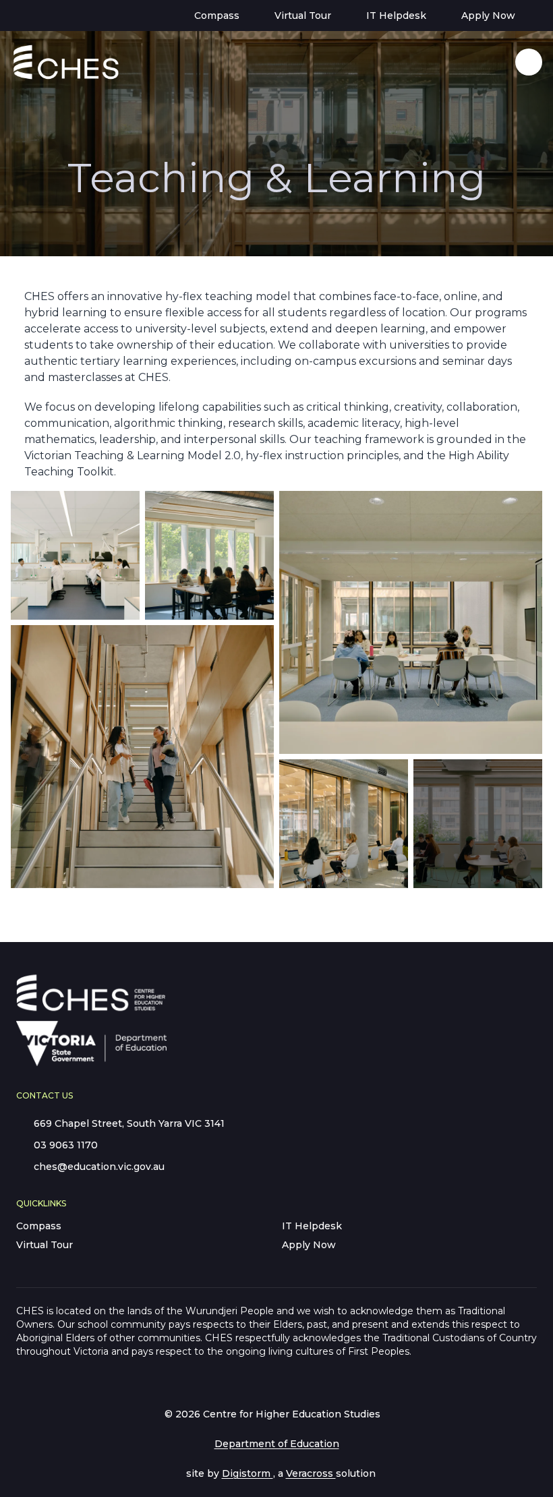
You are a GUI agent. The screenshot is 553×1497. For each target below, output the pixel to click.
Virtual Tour (44, 1245)
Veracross (311, 1473)
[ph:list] (528, 62)
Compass (38, 1226)
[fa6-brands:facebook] (40, 15)
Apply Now (309, 1245)
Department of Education (276, 1444)
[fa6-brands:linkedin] (65, 15)
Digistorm (247, 1473)
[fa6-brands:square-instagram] (91, 15)
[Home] (47, 62)
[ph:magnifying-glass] (496, 62)
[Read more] (40, 15)
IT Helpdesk (312, 1226)
